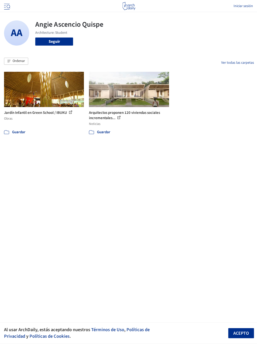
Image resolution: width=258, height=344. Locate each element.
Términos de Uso (107, 329)
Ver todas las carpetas (237, 62)
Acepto (241, 333)
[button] (16, 61)
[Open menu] (6, 6)
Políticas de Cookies (49, 336)
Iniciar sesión (243, 6)
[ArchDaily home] (128, 6)
